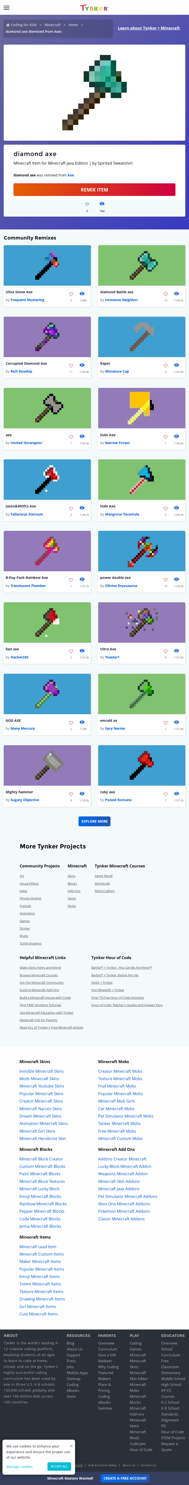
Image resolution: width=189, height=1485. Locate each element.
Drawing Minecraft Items (42, 1299)
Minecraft (53, 24)
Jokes (23, 891)
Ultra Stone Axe (19, 292)
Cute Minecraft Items (38, 1314)
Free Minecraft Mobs (117, 1131)
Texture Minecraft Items (41, 1291)
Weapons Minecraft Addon (123, 1173)
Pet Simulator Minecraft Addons (128, 1196)
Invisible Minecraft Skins (41, 1071)
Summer (105, 1408)
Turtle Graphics (31, 943)
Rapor (105, 363)
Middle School (173, 1378)
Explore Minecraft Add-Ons (39, 990)
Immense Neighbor (121, 299)
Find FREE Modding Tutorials (40, 1005)
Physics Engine (30, 898)
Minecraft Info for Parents (38, 1020)
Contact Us (148, 1465)
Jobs (70, 1366)
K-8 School (170, 1408)
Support (73, 1354)
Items (73, 24)
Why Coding (108, 1366)
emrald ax (108, 720)
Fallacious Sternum (27, 514)
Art (22, 876)
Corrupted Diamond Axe (26, 363)
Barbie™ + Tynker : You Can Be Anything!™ (121, 967)
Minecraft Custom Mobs (120, 1138)
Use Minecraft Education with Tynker (46, 1012)
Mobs (72, 906)
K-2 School (170, 1402)
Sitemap (73, 1378)
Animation (27, 913)
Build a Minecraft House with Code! (45, 997)
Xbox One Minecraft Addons (124, 1204)
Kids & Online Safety (102, 1465)
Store (71, 1396)
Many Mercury (23, 728)
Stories (25, 928)
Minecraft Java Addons (119, 1188)
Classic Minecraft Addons (121, 1219)
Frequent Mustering (27, 299)
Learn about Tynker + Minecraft (149, 28)
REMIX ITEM (94, 190)
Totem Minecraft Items (40, 1284)
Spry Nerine (115, 728)
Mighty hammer (19, 792)
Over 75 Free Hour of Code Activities (117, 997)
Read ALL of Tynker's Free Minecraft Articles (51, 1027)
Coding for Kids (24, 24)
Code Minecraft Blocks (40, 1219)
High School (171, 1384)
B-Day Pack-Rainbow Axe (27, 577)
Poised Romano (118, 799)
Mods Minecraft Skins (39, 1078)
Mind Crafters (105, 891)
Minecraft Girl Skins (37, 1131)
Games (25, 921)
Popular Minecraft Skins (41, 1093)
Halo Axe (107, 434)
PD (163, 1425)
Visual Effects (29, 883)
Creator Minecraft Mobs (120, 1071)
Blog (70, 1343)
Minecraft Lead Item (37, 1246)
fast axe (12, 649)
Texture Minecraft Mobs (120, 1078)
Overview (106, 1343)
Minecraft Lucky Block (39, 1188)
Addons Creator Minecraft (122, 1159)
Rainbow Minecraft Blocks (43, 1204)
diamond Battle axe (116, 292)
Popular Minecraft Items (41, 1269)
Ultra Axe (108, 649)
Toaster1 (112, 657)
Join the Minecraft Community (42, 982)
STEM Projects (173, 1437)
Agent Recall (103, 876)
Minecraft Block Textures (42, 1181)
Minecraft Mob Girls (116, 1101)
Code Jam (138, 1443)
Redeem (105, 1360)
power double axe (115, 577)
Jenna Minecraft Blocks (40, 1226)
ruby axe (107, 792)
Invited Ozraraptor (26, 442)
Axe (70, 175)
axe (9, 434)
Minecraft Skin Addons (119, 1181)
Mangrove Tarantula (122, 514)
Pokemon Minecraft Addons (124, 1211)
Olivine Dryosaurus (121, 585)
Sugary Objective (25, 799)
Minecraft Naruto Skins (40, 1108)
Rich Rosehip (21, 371)
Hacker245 (20, 657)
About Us (74, 1349)
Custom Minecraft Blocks (42, 1166)
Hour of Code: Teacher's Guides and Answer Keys (127, 1005)
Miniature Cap (117, 371)
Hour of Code (141, 1449)
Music (24, 935)
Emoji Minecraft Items (39, 1276)
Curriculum (107, 1349)
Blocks (72, 883)
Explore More (94, 821)
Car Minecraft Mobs (116, 1108)
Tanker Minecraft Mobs (119, 1123)
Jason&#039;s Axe (21, 506)
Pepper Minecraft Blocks (41, 1211)
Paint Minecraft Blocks (40, 1173)
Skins (71, 876)
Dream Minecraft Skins (40, 1116)
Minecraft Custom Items (41, 1254)
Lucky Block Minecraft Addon (124, 1166)
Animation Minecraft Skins (43, 1123)
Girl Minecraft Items (37, 1306)
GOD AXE (13, 720)
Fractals (25, 906)
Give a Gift (107, 1354)
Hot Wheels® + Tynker (107, 990)
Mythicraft (102, 883)
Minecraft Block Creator (41, 1159)
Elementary (170, 1372)
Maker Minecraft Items (40, 1261)
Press (71, 1360)
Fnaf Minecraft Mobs (117, 1086)
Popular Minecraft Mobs (120, 1093)
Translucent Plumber (28, 585)
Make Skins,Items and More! (40, 967)
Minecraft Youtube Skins (41, 1086)
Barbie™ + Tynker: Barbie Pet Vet (115, 975)
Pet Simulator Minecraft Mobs (126, 1116)
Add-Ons (74, 891)
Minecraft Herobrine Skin (42, 1138)
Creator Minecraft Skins (41, 1101)
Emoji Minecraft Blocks (40, 1196)
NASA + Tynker (102, 982)
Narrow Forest (117, 442)
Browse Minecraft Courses (39, 975)
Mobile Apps (77, 1372)
